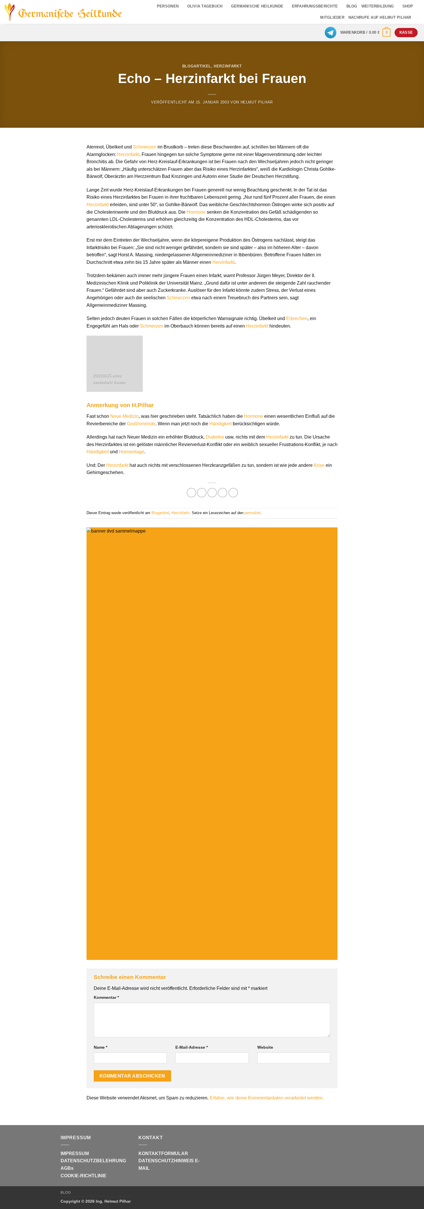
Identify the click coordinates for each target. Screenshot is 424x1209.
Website (265, 1047)
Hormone (196, 212)
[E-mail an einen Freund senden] (212, 492)
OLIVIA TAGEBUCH (205, 6)
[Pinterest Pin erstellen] (222, 492)
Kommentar (106, 997)
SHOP (407, 6)
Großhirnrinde (141, 423)
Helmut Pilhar (257, 102)
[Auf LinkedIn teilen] (233, 492)
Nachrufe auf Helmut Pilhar (379, 17)
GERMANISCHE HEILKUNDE (257, 6)
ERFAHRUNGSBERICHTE (315, 6)
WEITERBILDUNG (377, 6)
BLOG (351, 6)
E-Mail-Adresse (191, 1047)
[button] (365, 33)
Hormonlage (131, 451)
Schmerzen (144, 146)
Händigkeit (220, 423)
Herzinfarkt (228, 66)
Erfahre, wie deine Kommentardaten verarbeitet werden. (267, 1097)
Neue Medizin (124, 416)
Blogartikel (196, 66)
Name (100, 1047)
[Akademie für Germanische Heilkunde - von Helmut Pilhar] (63, 11)
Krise (319, 465)
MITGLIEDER (332, 17)
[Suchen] (417, 17)
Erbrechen (296, 318)
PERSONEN (168, 6)
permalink (253, 513)
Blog (66, 1193)
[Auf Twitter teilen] (202, 492)
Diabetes (215, 437)
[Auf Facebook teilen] (191, 492)
